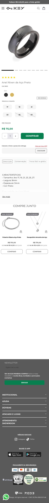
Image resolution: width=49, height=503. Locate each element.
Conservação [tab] (20, 161)
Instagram (21, 439)
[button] (7, 107)
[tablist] (24, 162)
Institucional (9, 395)
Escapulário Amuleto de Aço (37, 237)
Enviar (24, 383)
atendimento (9, 420)
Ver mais (6, 197)
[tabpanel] (24, 185)
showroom (8, 423)
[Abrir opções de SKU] (21, 231)
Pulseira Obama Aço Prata (12, 237)
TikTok (32, 439)
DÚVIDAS (6, 408)
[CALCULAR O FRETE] (41, 150)
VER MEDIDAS (42, 98)
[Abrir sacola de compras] (43, 8)
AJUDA (5, 401)
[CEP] (24, 149)
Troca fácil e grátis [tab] (37, 161)
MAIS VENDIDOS (7, 214)
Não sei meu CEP (41, 146)
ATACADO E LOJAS (11, 414)
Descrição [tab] (7, 161)
